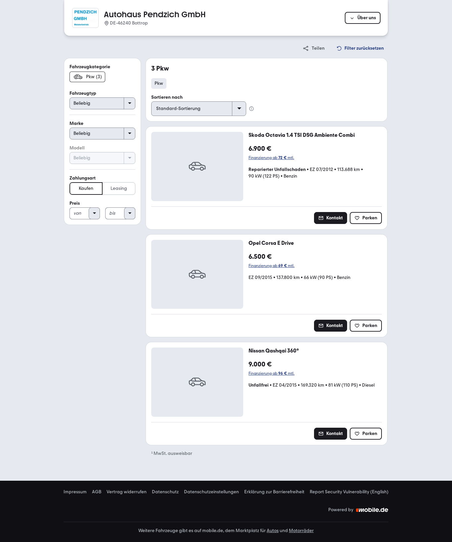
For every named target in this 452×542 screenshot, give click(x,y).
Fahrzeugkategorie (89, 67)
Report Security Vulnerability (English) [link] (349, 492)
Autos (273, 530)
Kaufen (86, 188)
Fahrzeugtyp (82, 93)
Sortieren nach (167, 97)
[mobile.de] (372, 510)
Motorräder (301, 530)
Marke (76, 123)
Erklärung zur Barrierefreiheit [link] (274, 492)
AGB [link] (96, 492)
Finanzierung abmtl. (271, 157)
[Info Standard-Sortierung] (251, 108)
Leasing (119, 188)
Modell (77, 148)
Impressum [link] (75, 492)
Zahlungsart (82, 178)
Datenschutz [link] (165, 492)
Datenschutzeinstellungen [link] (211, 492)
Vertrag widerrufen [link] (127, 492)
